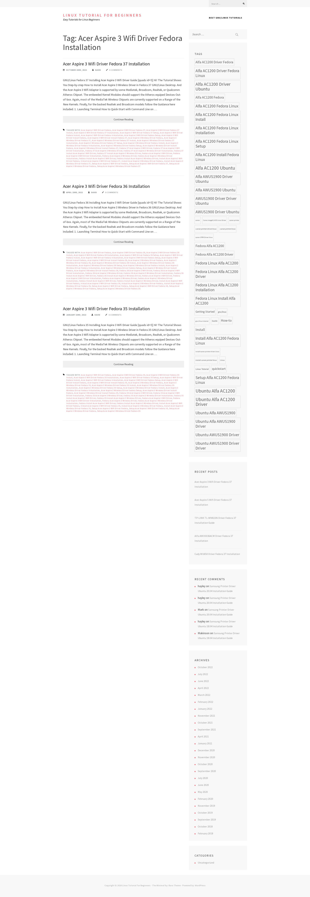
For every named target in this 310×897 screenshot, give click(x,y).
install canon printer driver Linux (207, 351)
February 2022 (205, 701)
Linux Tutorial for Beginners (102, 15)
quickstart (219, 369)
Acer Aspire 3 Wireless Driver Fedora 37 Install (114, 140)
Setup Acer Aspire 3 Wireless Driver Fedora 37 (118, 166)
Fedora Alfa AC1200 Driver (214, 254)
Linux (222, 360)
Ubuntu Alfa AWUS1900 (215, 412)
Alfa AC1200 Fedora (210, 97)
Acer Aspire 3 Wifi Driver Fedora (96, 130)
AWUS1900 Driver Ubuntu (217, 211)
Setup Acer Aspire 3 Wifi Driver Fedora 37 (148, 163)
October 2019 (205, 812)
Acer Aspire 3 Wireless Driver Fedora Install (144, 143)
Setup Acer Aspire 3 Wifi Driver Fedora (110, 163)
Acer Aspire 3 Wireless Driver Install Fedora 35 (96, 393)
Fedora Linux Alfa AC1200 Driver (217, 274)
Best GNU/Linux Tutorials (225, 17)
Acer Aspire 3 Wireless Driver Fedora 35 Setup (100, 388)
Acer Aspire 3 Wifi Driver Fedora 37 (128, 130)
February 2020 (205, 798)
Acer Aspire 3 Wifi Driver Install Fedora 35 (107, 382)
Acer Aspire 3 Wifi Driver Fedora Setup (142, 135)
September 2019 (207, 819)
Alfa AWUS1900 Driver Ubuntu (214, 179)
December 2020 (206, 750)
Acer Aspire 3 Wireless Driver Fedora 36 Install (114, 263)
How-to (226, 320)
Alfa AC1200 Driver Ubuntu (213, 86)
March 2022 (204, 694)
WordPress (200, 885)
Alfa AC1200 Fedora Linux (217, 106)
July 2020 (203, 778)
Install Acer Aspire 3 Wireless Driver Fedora (142, 161)
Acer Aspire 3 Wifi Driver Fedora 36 (128, 252)
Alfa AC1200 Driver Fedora (214, 62)
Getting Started (205, 311)
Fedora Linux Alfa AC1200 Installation (217, 287)
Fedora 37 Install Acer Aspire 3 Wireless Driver (119, 153)
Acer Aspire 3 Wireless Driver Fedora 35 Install (114, 385)
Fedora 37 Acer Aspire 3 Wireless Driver (104, 150)
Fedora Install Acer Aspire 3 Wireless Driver (137, 158)
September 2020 (207, 771)
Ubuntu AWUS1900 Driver (217, 434)
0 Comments (115, 70)
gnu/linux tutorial (202, 321)
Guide (214, 321)
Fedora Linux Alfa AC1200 (217, 263)
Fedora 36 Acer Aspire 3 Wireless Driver (104, 273)
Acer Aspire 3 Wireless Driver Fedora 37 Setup (100, 143)
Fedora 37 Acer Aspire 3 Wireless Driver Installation (148, 150)
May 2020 (203, 791)
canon (198, 220)
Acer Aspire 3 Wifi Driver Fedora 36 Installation (106, 186)
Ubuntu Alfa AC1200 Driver (215, 401)
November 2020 (206, 757)
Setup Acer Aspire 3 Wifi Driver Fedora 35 (148, 408)
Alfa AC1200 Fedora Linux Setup (217, 144)
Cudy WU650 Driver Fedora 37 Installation (217, 554)
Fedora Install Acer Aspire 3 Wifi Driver (97, 158)
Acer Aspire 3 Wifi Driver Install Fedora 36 (107, 260)
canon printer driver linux (206, 229)
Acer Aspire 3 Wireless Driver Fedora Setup (121, 145)
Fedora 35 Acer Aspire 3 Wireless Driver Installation (148, 395)
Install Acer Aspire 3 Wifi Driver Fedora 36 (100, 283)
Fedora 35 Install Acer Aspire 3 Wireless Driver (119, 398)
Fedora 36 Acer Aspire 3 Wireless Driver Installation (148, 273)
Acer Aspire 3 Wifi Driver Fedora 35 (128, 375)
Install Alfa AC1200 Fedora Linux (217, 341)
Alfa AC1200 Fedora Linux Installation (217, 130)
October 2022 (205, 667)
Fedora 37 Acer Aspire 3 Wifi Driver (135, 148)
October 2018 (205, 826)
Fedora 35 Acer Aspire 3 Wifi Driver (135, 393)
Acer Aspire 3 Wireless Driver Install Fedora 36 (96, 270)
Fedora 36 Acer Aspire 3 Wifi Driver (135, 270)
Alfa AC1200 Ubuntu (215, 168)
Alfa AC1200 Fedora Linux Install (217, 117)
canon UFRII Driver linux (204, 237)
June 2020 (203, 785)
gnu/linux (222, 312)
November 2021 (206, 715)
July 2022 (203, 674)
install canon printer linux (206, 360)
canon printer (234, 220)
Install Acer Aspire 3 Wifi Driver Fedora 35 (100, 406)
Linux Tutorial (202, 368)
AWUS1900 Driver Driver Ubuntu (216, 201)
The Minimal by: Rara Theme (166, 885)
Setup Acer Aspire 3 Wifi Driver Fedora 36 (148, 286)
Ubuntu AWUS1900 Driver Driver (217, 446)
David (98, 70)
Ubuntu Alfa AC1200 (215, 391)
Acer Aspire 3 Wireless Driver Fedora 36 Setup (100, 265)
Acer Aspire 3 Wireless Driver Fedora (145, 138)
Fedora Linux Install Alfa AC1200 (215, 301)
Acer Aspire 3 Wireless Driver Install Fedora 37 (96, 148)
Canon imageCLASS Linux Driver (214, 220)
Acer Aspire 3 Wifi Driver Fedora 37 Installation (106, 64)
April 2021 (203, 736)
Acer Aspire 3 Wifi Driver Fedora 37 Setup (139, 132)
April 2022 (203, 688)
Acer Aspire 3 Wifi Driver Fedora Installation (102, 135)
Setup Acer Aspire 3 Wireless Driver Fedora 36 (118, 288)
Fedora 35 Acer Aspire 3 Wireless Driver (104, 395)
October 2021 (205, 722)
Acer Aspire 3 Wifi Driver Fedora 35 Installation (106, 309)
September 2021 (207, 729)
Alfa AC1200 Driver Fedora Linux (217, 73)
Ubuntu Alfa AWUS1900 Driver (215, 424)
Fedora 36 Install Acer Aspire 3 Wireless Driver (119, 275)
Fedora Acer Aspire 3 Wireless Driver (119, 156)
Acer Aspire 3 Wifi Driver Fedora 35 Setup (139, 377)
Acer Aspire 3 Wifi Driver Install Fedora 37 (107, 138)
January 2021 (205, 743)
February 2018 (205, 833)
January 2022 (205, 708)
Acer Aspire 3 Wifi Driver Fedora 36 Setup (139, 255)
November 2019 (206, 805)
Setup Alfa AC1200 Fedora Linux (217, 380)
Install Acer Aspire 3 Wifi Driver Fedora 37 (100, 161)
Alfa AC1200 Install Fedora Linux (217, 157)
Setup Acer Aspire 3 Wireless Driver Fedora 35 (118, 411)
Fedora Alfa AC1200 (210, 246)
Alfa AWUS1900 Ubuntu (215, 189)
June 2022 (203, 681)
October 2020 (205, 764)
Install (200, 329)
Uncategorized (206, 862)
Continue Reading (123, 119)
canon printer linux (227, 229)
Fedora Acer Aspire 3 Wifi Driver (157, 153)
